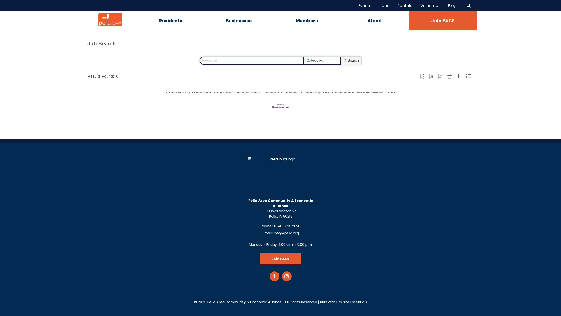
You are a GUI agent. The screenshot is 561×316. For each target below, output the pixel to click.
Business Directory (178, 92)
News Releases (202, 92)
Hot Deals (243, 92)
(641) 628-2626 (287, 226)
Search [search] (353, 60)
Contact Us (330, 92)
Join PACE (280, 258)
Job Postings (313, 92)
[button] (421, 76)
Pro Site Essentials (351, 302)
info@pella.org (286, 233)
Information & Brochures (354, 92)
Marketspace (294, 92)
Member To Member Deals (267, 92)
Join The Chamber (384, 92)
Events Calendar (224, 92)
